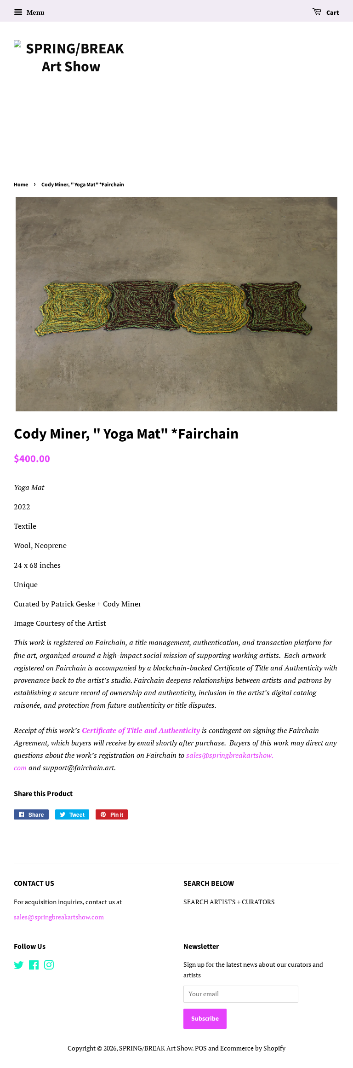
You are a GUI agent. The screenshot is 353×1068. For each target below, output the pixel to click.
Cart (332, 12)
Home (21, 185)
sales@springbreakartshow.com (59, 917)
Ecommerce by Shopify (252, 1048)
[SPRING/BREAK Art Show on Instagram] (49, 967)
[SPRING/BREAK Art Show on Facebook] (33, 967)
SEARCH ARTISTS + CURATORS (229, 902)
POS (201, 1048)
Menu (35, 12)
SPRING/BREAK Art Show (155, 1048)
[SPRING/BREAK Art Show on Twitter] (19, 967)
